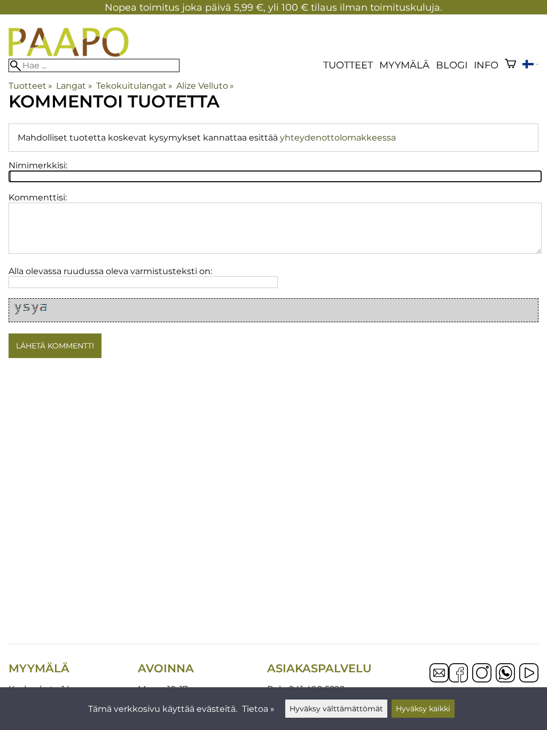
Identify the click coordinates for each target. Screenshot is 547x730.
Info (486, 65)
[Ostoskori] (510, 65)
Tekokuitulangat (134, 86)
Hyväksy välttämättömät (336, 708)
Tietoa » (258, 709)
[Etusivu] (69, 54)
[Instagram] (481, 674)
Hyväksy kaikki (423, 708)
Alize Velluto (205, 86)
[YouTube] (528, 674)
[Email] (439, 679)
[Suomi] (530, 65)
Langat (74, 86)
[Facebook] (458, 674)
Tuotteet (348, 65)
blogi (451, 65)
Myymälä (404, 65)
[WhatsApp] (505, 674)
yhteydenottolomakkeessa (338, 138)
